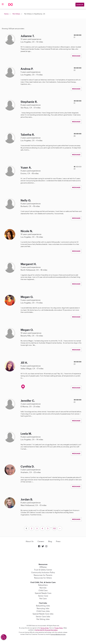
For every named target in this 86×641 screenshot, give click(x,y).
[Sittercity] (10, 4)
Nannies (43, 588)
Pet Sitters (16, 14)
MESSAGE (76, 56)
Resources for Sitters (43, 578)
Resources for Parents (43, 575)
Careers (41, 541)
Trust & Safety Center (43, 570)
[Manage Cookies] (3, 637)
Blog (50, 541)
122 (54, 528)
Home (6, 14)
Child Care (43, 590)
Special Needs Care (43, 593)
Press (58, 541)
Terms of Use (44, 628)
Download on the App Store (43, 555)
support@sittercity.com (58, 634)
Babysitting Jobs (43, 606)
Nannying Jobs (43, 608)
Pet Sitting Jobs (43, 619)
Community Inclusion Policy (43, 572)
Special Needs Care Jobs (43, 614)
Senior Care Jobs (43, 616)
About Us (29, 541)
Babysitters (43, 585)
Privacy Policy (59, 628)
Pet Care (43, 598)
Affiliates (43, 567)
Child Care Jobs (43, 611)
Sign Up (79, 5)
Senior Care (43, 596)
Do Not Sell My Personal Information (46, 630)
